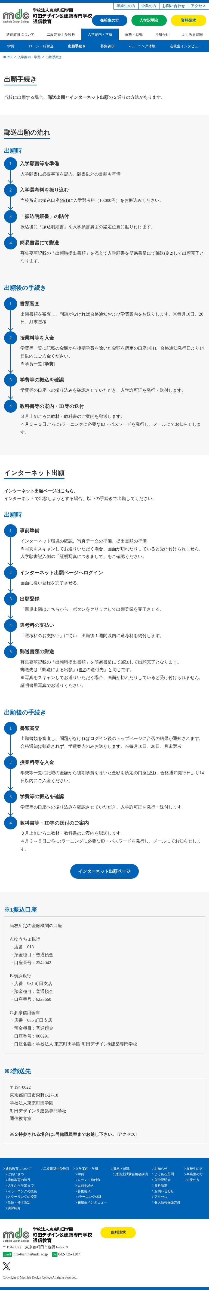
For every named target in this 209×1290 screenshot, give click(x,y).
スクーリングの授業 (22, 1196)
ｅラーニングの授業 (22, 1191)
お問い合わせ (173, 6)
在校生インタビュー (186, 46)
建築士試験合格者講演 (131, 1174)
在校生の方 (109, 20)
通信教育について (20, 34)
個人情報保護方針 (167, 1202)
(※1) (64, 200)
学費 (10, 46)
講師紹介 (14, 1208)
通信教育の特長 (19, 1179)
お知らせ (162, 34)
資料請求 (188, 20)
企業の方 (148, 6)
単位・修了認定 (19, 1202)
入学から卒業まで (21, 1185)
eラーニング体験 (142, 46)
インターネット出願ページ (104, 871)
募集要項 (107, 46)
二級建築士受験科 (61, 34)
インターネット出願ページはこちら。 (41, 491)
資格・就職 (134, 34)
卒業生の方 (126, 6)
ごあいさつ (16, 1174)
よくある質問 (192, 34)
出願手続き (77, 46)
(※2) (168, 253)
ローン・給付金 (41, 46)
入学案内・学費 (100, 34)
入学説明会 (149, 20)
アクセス (198, 6)
